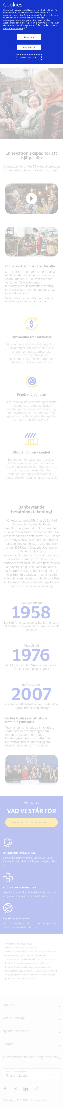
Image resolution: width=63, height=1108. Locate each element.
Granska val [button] (26, 57)
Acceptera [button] (29, 37)
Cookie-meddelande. (13, 28)
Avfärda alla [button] (29, 47)
